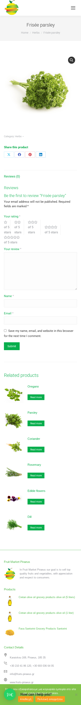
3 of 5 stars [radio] (34, 227)
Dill (29, 516)
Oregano (33, 386)
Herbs (18, 136)
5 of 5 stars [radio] (13, 240)
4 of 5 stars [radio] (53, 229)
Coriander (34, 438)
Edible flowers (36, 490)
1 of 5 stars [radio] (7, 227)
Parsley (32, 412)
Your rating (12, 216)
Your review (12, 249)
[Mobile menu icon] (73, 8)
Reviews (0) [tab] (12, 176)
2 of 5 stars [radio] (19, 227)
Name (9, 296)
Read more (36, 397)
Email (8, 313)
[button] (71, 60)
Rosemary (34, 464)
